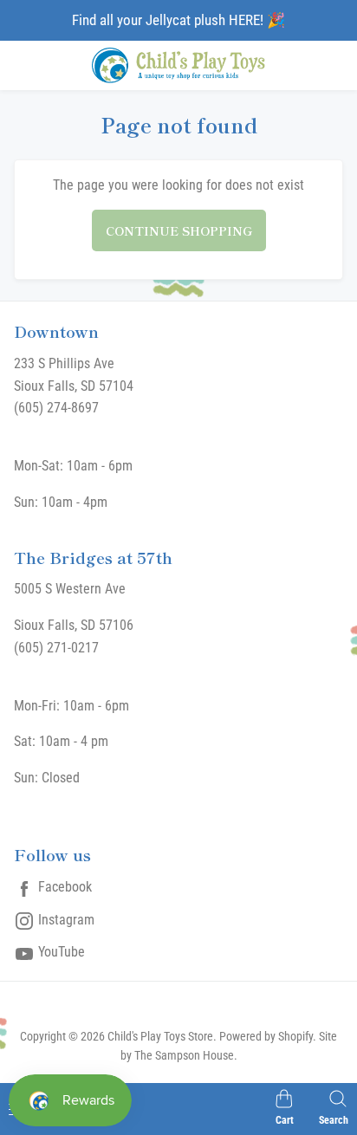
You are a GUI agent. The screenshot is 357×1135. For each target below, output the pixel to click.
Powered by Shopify (266, 1036)
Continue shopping (179, 230)
